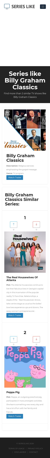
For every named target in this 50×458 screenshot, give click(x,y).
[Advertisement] (25, 37)
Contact (33, 452)
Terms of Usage (16, 448)
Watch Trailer (14, 177)
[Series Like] (20, 6)
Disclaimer (20, 452)
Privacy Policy (35, 448)
